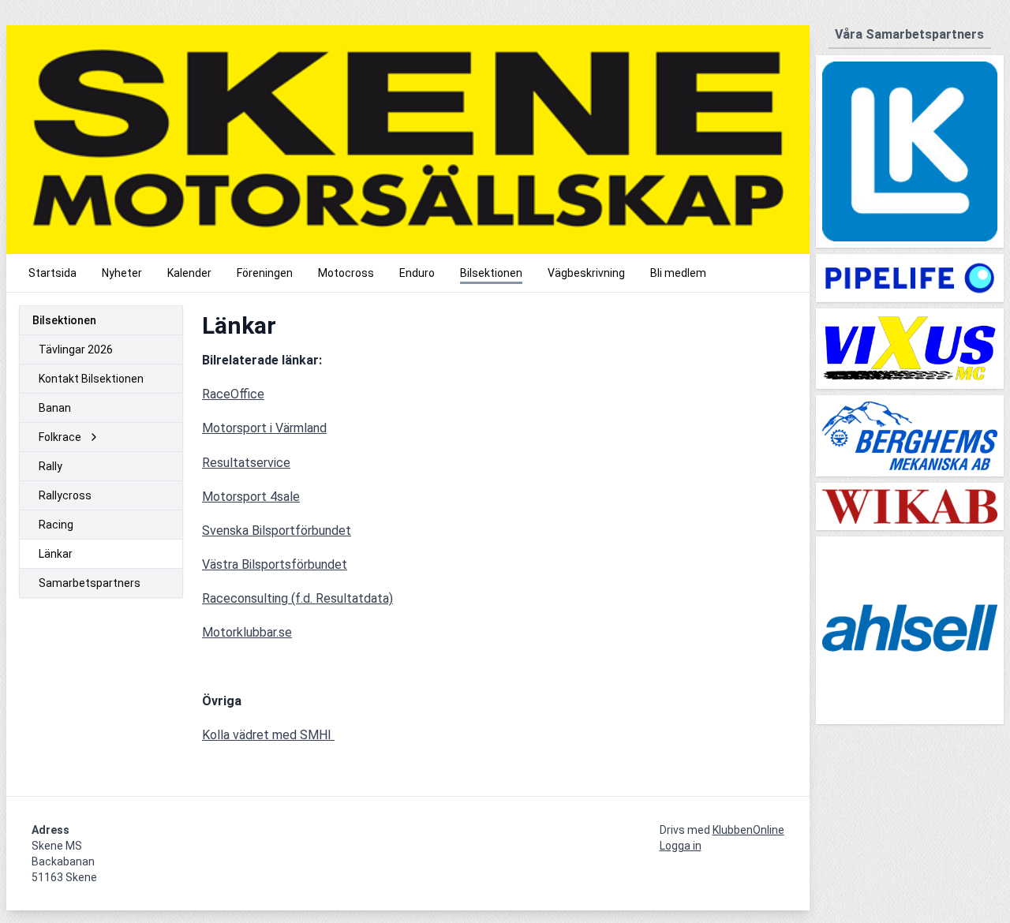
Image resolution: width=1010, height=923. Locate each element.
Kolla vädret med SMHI (268, 734)
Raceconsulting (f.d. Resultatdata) (297, 598)
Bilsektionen (64, 320)
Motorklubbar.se (247, 632)
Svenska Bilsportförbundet (276, 530)
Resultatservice (246, 462)
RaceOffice (233, 394)
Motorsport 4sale (251, 496)
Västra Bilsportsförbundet (274, 564)
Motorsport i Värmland (264, 427)
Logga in (680, 845)
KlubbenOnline (748, 830)
